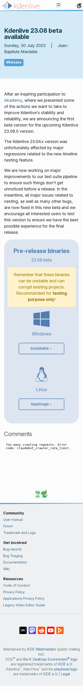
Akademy (13, 100)
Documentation (15, 562)
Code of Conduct (16, 585)
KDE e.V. (65, 664)
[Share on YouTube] (50, 628)
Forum (8, 526)
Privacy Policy (14, 592)
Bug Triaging (13, 556)
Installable (40, 348)
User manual (13, 520)
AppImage (40, 404)
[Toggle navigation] (58, 5)
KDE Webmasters (41, 649)
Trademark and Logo (19, 533)
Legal (65, 674)
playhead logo (65, 669)
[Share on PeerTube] (60, 628)
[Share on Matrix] (23, 628)
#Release (13, 62)
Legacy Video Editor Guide (24, 605)
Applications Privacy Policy (23, 598)
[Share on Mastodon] (32, 628)
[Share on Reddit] (41, 628)
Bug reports (12, 549)
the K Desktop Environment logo (50, 659)
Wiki (6, 569)
